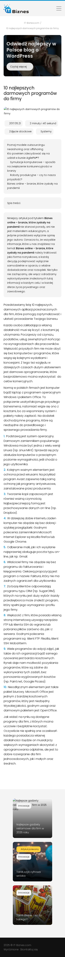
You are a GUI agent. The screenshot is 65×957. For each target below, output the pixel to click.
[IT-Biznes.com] (16, 8)
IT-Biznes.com (22, 945)
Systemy (46, 131)
